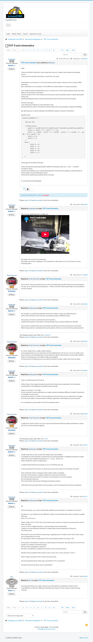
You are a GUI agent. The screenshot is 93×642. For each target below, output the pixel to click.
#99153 (85, 445)
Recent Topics (16, 34)
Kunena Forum (50, 629)
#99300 (85, 576)
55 (62, 50)
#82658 (85, 275)
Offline (12, 61)
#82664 (85, 341)
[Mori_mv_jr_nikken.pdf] (24, 189)
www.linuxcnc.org (35, 34)
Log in (26, 200)
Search (25, 34)
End (73, 50)
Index (8, 34)
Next (67, 50)
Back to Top (84, 638)
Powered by (41, 629)
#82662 (85, 304)
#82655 (85, 204)
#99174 (85, 496)
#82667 (85, 370)
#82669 (85, 414)
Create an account (37, 200)
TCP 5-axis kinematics (29, 62)
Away (11, 287)
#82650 (85, 58)
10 (53, 50)
